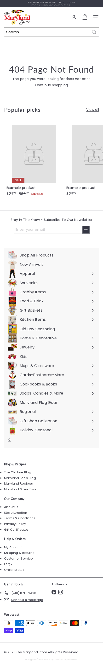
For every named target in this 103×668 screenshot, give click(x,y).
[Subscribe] (86, 230)
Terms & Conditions (19, 518)
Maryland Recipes (18, 483)
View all (92, 110)
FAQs (8, 564)
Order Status (14, 569)
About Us (11, 507)
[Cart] (84, 17)
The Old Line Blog (17, 472)
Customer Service (18, 558)
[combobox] (51, 32)
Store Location (15, 512)
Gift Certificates (16, 529)
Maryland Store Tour (20, 489)
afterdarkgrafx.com (66, 659)
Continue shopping (51, 85)
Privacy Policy (15, 524)
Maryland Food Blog (20, 478)
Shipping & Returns (19, 552)
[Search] (94, 32)
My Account (13, 547)
